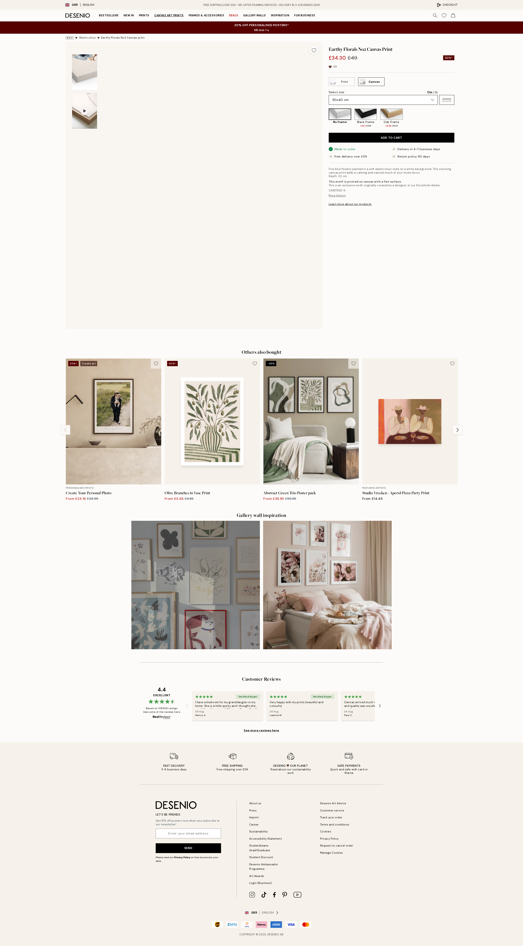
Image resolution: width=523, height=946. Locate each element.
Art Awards (256, 876)
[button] (446, 100)
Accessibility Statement (265, 838)
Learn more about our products (350, 204)
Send (188, 848)
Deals (233, 15)
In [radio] (436, 92)
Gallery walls (254, 15)
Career (254, 824)
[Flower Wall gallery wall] (327, 585)
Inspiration (280, 15)
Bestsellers (109, 15)
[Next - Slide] (457, 118)
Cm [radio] (429, 92)
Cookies (325, 831)
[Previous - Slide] (325, 118)
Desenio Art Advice (333, 803)
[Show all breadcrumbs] (69, 38)
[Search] (435, 15)
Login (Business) (260, 883)
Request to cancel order (336, 845)
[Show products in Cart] (453, 15)
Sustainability (258, 831)
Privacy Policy (182, 857)
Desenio (273, 934)
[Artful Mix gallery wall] (195, 585)
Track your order (331, 817)
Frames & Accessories (206, 15)
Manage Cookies (331, 853)
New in (129, 15)
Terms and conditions (334, 824)
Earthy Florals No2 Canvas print (123, 37)
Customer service (332, 810)
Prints (144, 15)
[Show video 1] (84, 111)
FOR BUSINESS (304, 15)
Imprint (254, 817)
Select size (336, 92)
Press (253, 810)
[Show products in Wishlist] (444, 15)
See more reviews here (261, 730)
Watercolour (87, 37)
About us (255, 803)
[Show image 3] (84, 72)
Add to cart (391, 137)
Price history (337, 195)
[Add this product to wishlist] (314, 50)
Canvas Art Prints (169, 15)
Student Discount (261, 857)
